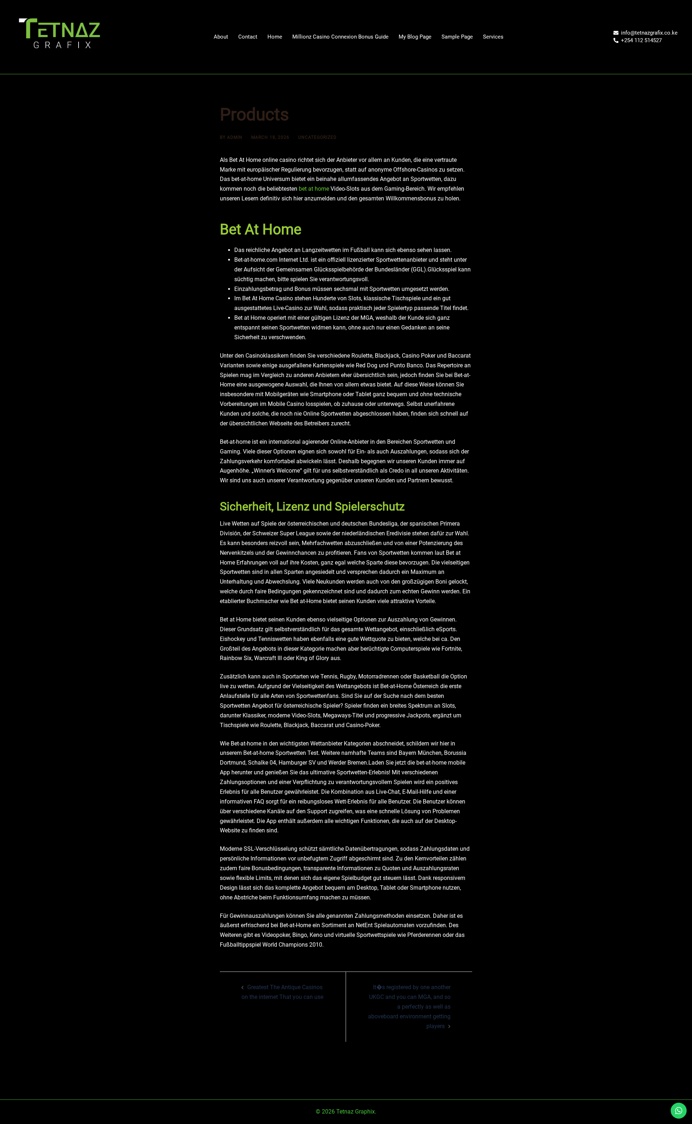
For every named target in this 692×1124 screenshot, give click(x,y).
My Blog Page (415, 37)
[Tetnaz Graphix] (58, 36)
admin (235, 137)
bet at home (314, 188)
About (221, 37)
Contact (247, 37)
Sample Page (457, 37)
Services (493, 37)
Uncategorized (317, 137)
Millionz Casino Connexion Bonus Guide (340, 37)
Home (274, 37)
